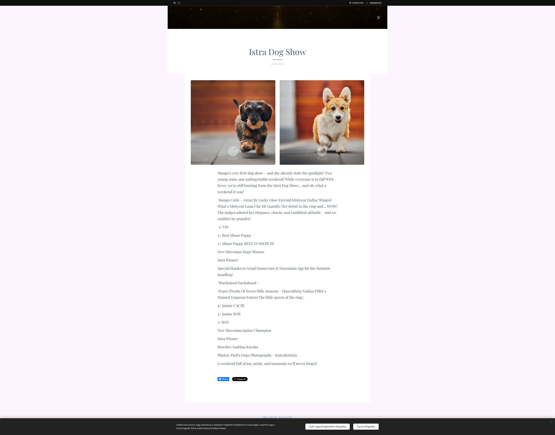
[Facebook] (174, 2)
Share (225, 379)
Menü (379, 17)
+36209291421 (375, 2)
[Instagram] (179, 2)
